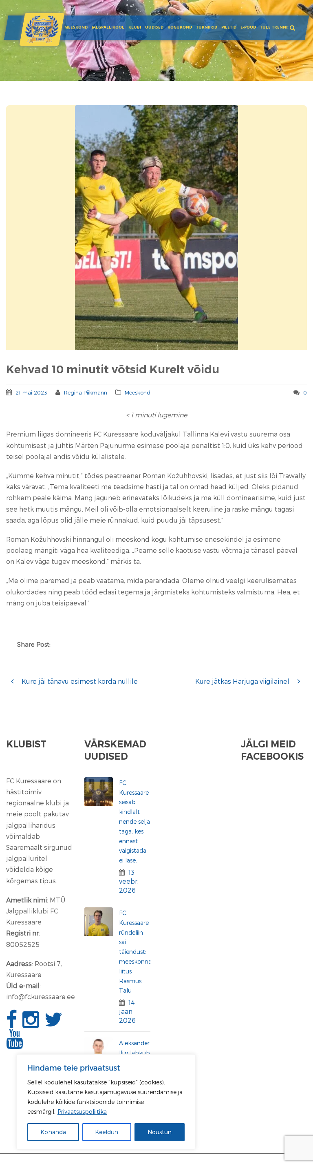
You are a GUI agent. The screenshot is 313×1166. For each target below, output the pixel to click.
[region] (106, 1102)
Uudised (154, 27)
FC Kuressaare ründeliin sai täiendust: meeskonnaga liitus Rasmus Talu (139, 951)
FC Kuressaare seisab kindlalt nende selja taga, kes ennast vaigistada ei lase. (134, 821)
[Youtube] (15, 1043)
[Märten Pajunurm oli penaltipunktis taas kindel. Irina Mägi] (156, 227)
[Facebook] (12, 1024)
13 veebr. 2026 (129, 881)
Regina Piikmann (85, 392)
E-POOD (248, 27)
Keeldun (106, 1131)
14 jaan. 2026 (127, 1011)
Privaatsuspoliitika (82, 1111)
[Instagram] (31, 1024)
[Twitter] (54, 1024)
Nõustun (160, 1131)
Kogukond (180, 27)
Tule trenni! (274, 27)
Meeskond (76, 27)
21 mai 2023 (31, 392)
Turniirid (206, 27)
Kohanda (53, 1131)
